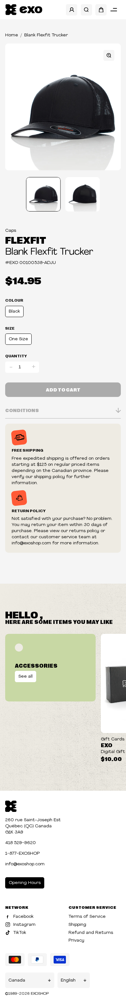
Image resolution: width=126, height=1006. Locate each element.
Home (11, 35)
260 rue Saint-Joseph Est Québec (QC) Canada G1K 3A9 (33, 826)
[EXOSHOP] (23, 9)
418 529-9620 (20, 843)
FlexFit (25, 239)
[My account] (71, 9)
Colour (14, 300)
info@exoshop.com (25, 864)
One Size (18, 339)
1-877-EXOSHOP (22, 853)
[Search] (86, 9)
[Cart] (101, 9)
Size (10, 328)
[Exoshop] (10, 805)
